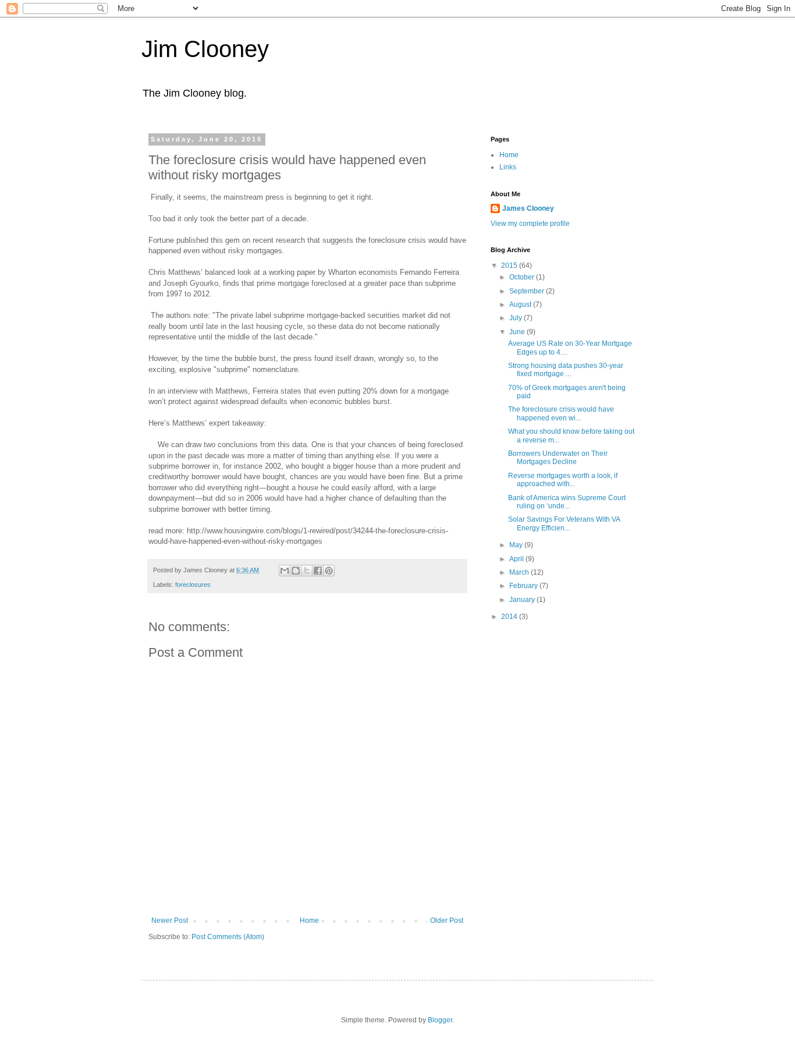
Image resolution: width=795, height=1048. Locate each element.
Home (309, 920)
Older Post (446, 920)
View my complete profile (530, 223)
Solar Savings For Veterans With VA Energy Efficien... (564, 523)
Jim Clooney (205, 49)
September (527, 291)
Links (507, 167)
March (520, 572)
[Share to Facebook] (318, 570)
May (516, 545)
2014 (510, 616)
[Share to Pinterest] (329, 570)
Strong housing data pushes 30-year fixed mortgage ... (565, 370)
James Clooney (528, 208)
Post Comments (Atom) (227, 937)
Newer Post (169, 920)
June (518, 332)
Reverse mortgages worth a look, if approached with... (562, 480)
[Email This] (284, 570)
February (524, 586)
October (522, 277)
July (516, 318)
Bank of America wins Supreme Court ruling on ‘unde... (567, 502)
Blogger (440, 1020)
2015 (510, 265)
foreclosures (193, 584)
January (523, 600)
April (517, 559)
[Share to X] (307, 570)
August (521, 304)
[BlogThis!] (295, 570)
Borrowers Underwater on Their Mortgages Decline (558, 457)
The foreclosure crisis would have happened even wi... (561, 413)
